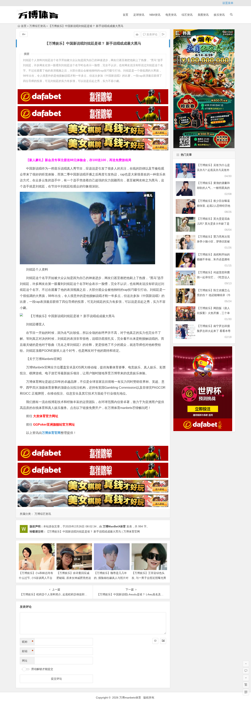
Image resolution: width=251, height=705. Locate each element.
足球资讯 (138, 14)
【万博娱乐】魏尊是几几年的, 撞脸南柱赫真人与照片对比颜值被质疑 (111, 577)
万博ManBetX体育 (114, 526)
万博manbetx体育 (130, 697)
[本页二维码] (246, 692)
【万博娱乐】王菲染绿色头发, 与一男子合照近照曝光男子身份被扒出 (149, 577)
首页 (125, 14)
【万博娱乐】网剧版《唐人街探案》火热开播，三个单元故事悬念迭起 (213, 313)
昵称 (27, 642)
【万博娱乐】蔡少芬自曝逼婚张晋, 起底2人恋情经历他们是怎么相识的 (213, 205)
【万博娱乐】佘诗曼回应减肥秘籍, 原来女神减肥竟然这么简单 (73, 577)
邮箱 (27, 651)
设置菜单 (227, 3)
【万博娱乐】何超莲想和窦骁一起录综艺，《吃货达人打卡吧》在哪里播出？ (213, 277)
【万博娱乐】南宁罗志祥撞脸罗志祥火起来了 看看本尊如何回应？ (214, 330)
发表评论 (151, 34)
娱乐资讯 (219, 14)
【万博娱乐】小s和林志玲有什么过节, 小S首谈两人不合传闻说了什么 (36, 577)
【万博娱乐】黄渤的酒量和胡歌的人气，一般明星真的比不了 (213, 187)
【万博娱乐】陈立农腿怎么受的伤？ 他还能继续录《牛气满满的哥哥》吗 (214, 295)
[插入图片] (163, 641)
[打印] (137, 34)
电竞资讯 (171, 14)
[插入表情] (155, 641)
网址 (24, 660)
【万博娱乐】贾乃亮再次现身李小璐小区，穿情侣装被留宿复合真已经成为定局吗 (213, 241)
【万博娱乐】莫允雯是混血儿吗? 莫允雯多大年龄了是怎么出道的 (213, 223)
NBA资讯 (154, 14)
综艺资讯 (187, 14)
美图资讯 (203, 14)
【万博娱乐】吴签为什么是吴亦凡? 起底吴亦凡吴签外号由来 (213, 169)
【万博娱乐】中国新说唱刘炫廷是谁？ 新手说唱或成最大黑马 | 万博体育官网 (93, 531)
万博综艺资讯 (37, 26)
